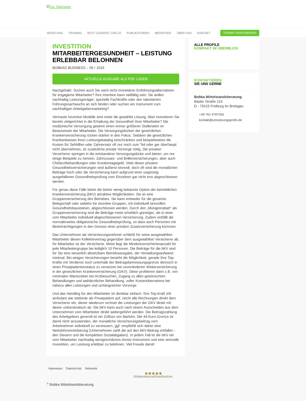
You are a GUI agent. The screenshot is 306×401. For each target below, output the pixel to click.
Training (75, 33)
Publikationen (138, 33)
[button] (196, 59)
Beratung (55, 33)
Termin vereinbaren (239, 33)
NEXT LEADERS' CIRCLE (104, 33)
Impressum (55, 368)
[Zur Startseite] (59, 14)
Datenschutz (74, 368)
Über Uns (184, 33)
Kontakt (204, 33)
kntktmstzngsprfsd (219, 120)
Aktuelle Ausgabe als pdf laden (116, 79)
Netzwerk (91, 368)
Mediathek (163, 33)
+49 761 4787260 (211, 114)
